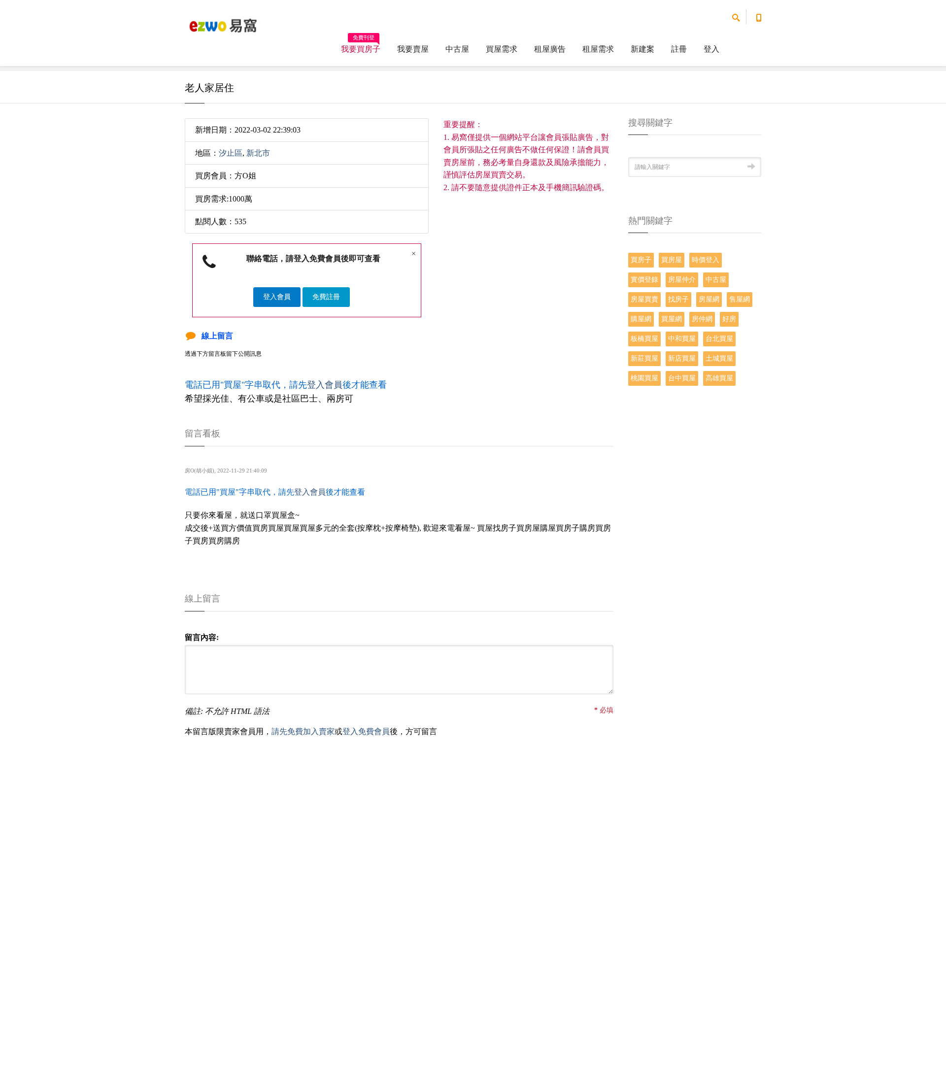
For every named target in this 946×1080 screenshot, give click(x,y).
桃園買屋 (644, 378)
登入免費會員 (366, 731)
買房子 (641, 260)
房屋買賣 (644, 299)
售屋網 (739, 299)
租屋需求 (598, 49)
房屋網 (709, 299)
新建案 (642, 49)
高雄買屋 (719, 378)
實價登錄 (644, 279)
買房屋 (671, 260)
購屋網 (641, 319)
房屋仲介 (682, 279)
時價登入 (705, 260)
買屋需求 (501, 49)
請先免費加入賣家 (303, 731)
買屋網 (671, 319)
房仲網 (702, 319)
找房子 (678, 299)
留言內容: (202, 637)
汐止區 (230, 153)
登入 (711, 49)
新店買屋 (682, 358)
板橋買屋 (644, 338)
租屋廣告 (550, 49)
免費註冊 (326, 297)
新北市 (258, 153)
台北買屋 (719, 338)
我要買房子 (360, 45)
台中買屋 (682, 378)
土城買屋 (719, 358)
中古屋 (457, 49)
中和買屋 (682, 338)
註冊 (679, 49)
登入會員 (277, 297)
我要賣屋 (413, 49)
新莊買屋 (644, 358)
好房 (729, 319)
